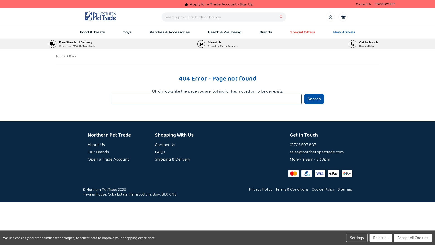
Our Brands (98, 152)
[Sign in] (330, 17)
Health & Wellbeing (225, 32)
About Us (96, 145)
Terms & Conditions (292, 189)
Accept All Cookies (412, 237)
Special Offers (302, 32)
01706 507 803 (303, 145)
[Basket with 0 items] (343, 17)
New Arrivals (344, 32)
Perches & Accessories (170, 32)
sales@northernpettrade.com (317, 152)
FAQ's (160, 152)
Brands (266, 32)
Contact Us (165, 145)
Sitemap (345, 189)
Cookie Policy (323, 189)
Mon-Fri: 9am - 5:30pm (310, 159)
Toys (127, 32)
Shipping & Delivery (172, 159)
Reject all (380, 237)
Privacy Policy (260, 189)
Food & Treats (92, 32)
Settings (357, 237)
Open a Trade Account (108, 159)
